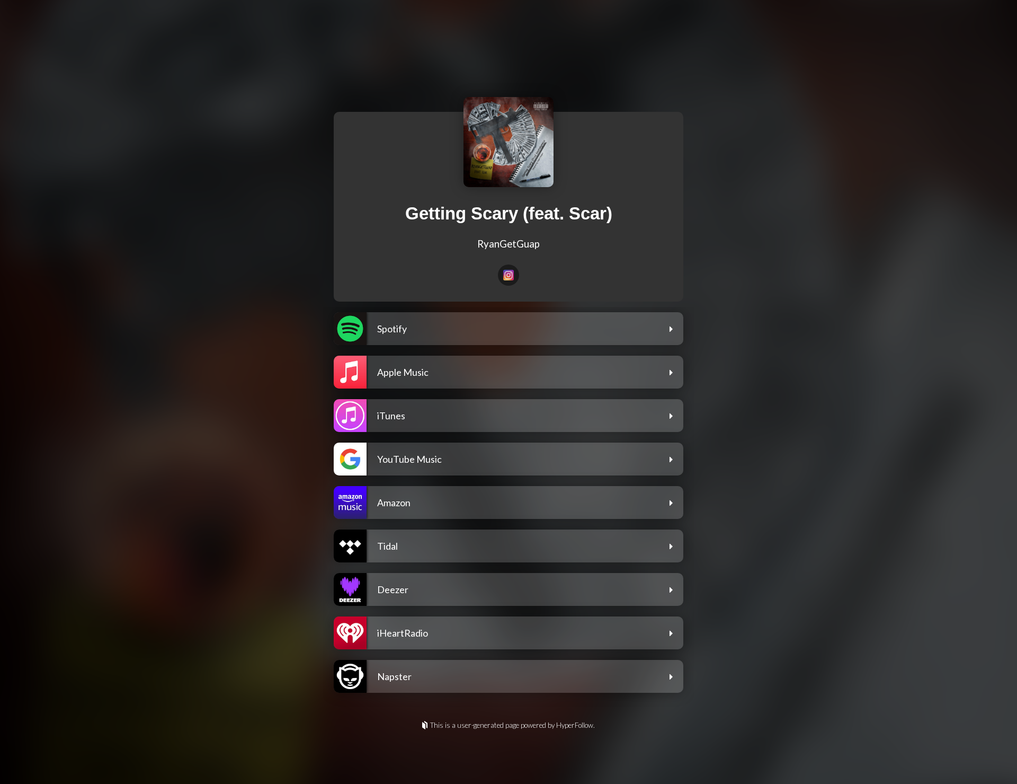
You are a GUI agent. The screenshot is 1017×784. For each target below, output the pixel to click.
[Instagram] (508, 275)
